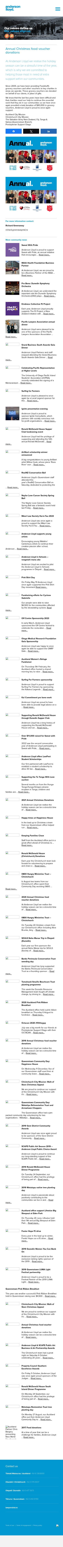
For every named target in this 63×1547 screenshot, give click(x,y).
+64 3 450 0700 (31, 1499)
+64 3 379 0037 (32, 1482)
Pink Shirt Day (28, 577)
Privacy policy (37, 1525)
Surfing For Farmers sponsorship (37, 680)
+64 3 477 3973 (28, 1490)
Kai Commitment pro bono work (37, 697)
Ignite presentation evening (35, 409)
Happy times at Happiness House (37, 818)
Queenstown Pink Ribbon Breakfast (22, 1289)
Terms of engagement (23, 1525)
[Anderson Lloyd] (13, 10)
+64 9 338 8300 (37, 1473)
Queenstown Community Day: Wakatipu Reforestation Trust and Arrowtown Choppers (37, 1105)
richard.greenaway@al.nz (17, 230)
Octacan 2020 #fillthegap (34, 1023)
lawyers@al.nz (12, 1507)
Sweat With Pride (30, 245)
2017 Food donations (31, 1427)
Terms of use (10, 1525)
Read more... (44, 255)
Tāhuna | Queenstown (15, 1499)
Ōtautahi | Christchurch (15, 1482)
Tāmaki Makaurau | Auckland (18, 1473)
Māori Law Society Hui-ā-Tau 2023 (38, 516)
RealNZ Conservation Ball (34, 472)
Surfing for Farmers (31, 391)
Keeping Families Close (33, 835)
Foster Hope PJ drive (31, 1231)
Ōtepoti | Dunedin (13, 1490)
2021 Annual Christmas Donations (38, 800)
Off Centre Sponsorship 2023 (35, 618)
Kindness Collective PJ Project (36, 304)
